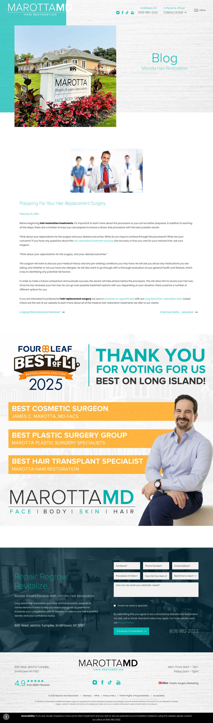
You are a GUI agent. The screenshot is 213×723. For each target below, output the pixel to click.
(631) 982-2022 (148, 12)
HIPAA (96, 695)
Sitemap (87, 695)
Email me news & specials (132, 605)
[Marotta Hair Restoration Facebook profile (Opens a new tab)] (122, 12)
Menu (203, 10)
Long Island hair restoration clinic (164, 298)
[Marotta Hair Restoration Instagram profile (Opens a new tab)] (118, 12)
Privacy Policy (126, 622)
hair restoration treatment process (93, 240)
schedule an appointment (119, 298)
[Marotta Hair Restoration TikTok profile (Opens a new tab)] (127, 12)
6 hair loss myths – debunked (176, 312)
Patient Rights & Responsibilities (134, 695)
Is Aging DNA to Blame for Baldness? (40, 312)
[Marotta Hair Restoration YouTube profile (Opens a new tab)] (132, 12)
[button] (6, 716)
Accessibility (159, 695)
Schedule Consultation (130, 631)
